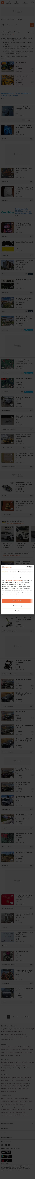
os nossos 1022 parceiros (14, 580)
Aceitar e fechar (17, 601)
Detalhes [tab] (13, 571)
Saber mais (16, 606)
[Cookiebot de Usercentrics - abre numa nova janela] (25, 567)
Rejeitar (17, 611)
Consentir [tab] (5, 571)
